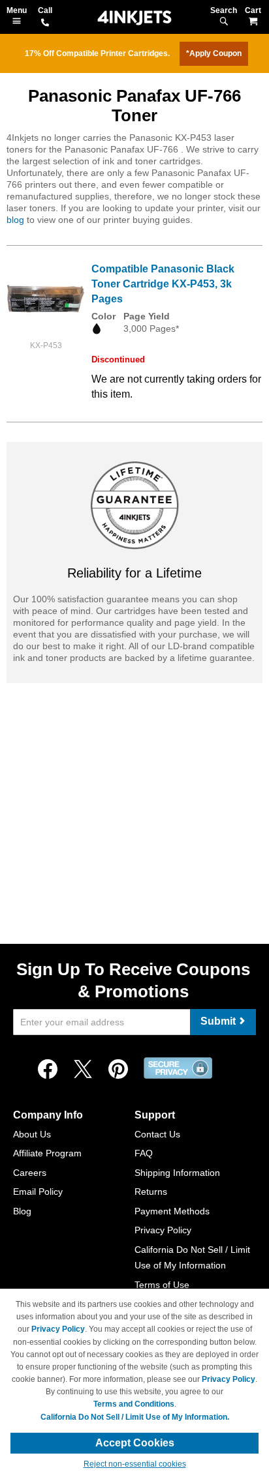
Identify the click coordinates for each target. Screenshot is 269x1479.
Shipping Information (177, 1172)
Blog (22, 1211)
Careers (29, 1172)
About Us (32, 1134)
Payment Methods (172, 1211)
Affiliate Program (47, 1153)
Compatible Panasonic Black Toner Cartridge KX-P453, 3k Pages (162, 283)
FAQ (143, 1153)
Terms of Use (161, 1285)
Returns (150, 1191)
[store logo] (134, 17)
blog (15, 219)
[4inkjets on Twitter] (83, 1069)
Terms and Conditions (133, 1404)
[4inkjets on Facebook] (47, 1069)
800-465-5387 (45, 23)
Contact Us (157, 1134)
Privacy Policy (162, 1230)
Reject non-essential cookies (135, 1464)
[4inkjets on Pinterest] (118, 1069)
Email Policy (38, 1191)
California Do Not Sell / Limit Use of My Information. (134, 1417)
